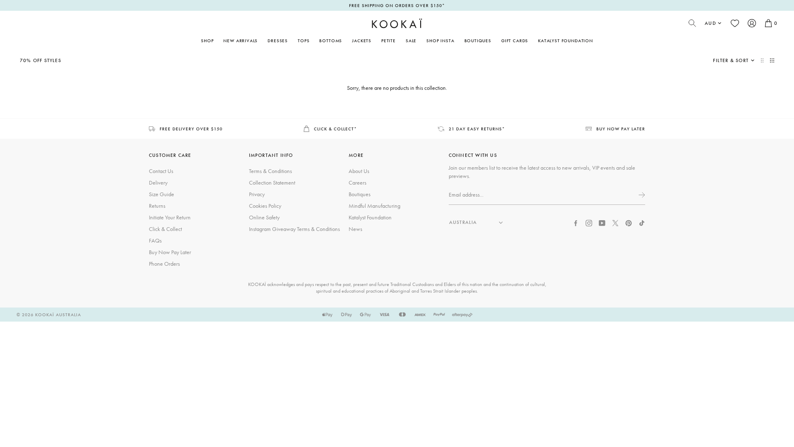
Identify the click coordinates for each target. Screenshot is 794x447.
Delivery (158, 182)
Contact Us (161, 171)
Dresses (278, 40)
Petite (388, 40)
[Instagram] (589, 222)
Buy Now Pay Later (170, 252)
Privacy (257, 194)
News (355, 229)
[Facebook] (575, 222)
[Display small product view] (772, 60)
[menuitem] (240, 40)
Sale (411, 40)
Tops (303, 40)
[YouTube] (602, 222)
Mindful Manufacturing (374, 205)
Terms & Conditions (270, 171)
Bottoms (330, 40)
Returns (157, 205)
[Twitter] (615, 222)
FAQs (155, 240)
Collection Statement (272, 182)
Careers (357, 182)
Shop (207, 40)
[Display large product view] (763, 60)
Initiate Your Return (170, 217)
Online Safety (264, 217)
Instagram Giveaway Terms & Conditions (294, 229)
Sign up (641, 195)
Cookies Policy (265, 205)
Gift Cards (514, 40)
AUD (710, 23)
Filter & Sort (731, 60)
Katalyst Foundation (565, 40)
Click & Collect (165, 229)
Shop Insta (440, 40)
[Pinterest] (628, 222)
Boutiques (477, 40)
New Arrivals (240, 40)
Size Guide (161, 194)
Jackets (361, 40)
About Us (359, 171)
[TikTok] (642, 222)
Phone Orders (164, 263)
